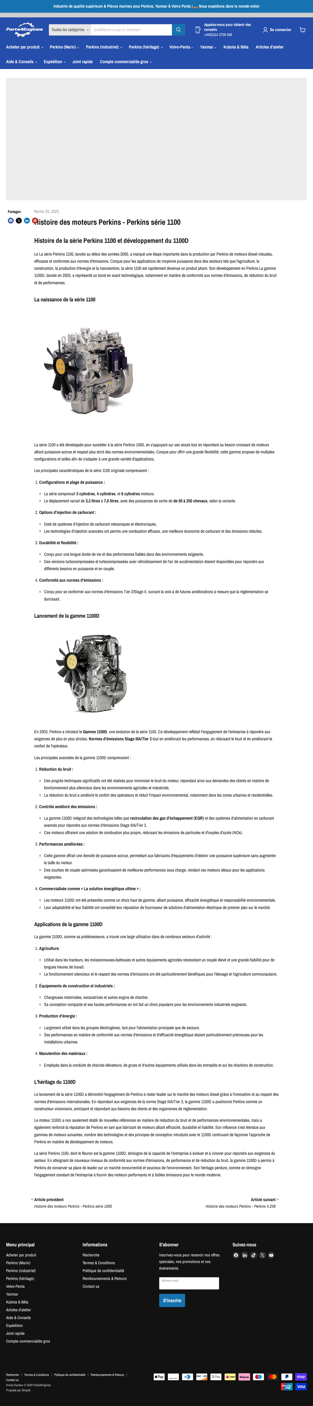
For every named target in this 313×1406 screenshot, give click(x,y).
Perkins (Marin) (63, 47)
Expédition (53, 62)
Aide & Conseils (20, 62)
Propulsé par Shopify (18, 1390)
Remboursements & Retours (105, 1278)
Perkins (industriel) (103, 47)
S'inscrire (172, 1300)
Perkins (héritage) (144, 47)
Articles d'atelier (270, 47)
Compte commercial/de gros (124, 62)
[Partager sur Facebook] (11, 221)
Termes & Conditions (99, 1262)
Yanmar (207, 47)
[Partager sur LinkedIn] (27, 221)
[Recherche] (178, 29)
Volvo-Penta (180, 47)
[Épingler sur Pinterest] (35, 221)
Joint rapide (82, 62)
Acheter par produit (23, 47)
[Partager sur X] (19, 221)
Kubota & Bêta (236, 47)
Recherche (91, 1255)
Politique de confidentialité (103, 1270)
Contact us (91, 1286)
